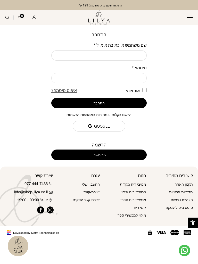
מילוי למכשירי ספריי (131, 215)
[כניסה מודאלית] (34, 17)
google (102, 126)
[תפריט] (190, 17)
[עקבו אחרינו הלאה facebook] (39, 209)
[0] (19, 17)
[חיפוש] (7, 17)
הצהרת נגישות (182, 199)
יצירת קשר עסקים (86, 199)
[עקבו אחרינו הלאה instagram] (48, 209)
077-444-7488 (36, 183)
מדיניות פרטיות (181, 191)
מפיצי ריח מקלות (133, 184)
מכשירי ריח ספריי (133, 199)
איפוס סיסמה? (64, 90)
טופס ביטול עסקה (179, 207)
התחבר (99, 102)
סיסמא (139, 68)
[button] (193, 223)
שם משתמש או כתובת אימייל (120, 45)
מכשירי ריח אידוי (133, 191)
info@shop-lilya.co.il (31, 191)
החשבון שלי (91, 184)
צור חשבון (99, 154)
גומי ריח (140, 207)
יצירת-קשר (92, 191)
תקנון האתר (184, 184)
